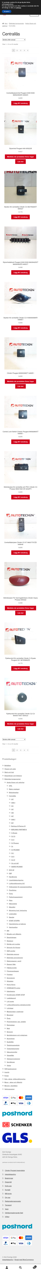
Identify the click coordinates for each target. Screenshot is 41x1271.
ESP (10, 873)
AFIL (10, 786)
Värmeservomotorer (13, 1059)
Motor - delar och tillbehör (13, 1082)
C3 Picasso (15, 843)
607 (12, 823)
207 (12, 799)
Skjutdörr (12, 907)
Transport (8, 1205)
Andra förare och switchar (15, 782)
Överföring (12, 890)
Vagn (7, 1209)
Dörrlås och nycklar (13, 944)
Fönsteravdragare (13, 971)
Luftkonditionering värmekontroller (19, 1005)
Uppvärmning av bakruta (17, 924)
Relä (8, 1028)
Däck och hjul (9, 772)
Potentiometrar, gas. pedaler (16, 1022)
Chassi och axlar (10, 769)
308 (12, 813)
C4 (12, 846)
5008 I (13, 819)
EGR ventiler (11, 951)
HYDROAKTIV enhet (13, 988)
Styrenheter (11, 1039)
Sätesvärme (13, 904)
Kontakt (7, 1190)
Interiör (6, 1072)
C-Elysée (14, 833)
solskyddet (13, 914)
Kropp (6, 1076)
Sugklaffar (10, 1042)
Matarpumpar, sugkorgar (15, 1012)
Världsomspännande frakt (14, 1213)
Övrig (11, 894)
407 (12, 816)
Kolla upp (8, 1186)
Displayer (10, 941)
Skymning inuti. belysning (18, 910)
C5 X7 (13, 860)
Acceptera (6, 11)
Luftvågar (10, 1008)
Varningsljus (13, 927)
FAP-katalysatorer (10, 1069)
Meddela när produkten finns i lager (20, 157)
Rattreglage (11, 1025)
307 (12, 809)
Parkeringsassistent (16, 897)
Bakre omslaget (14, 789)
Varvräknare (11, 1062)
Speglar (11, 917)
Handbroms (13, 877)
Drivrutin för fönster (13, 947)
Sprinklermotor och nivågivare (17, 1035)
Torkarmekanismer (13, 1049)
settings (18, 8)
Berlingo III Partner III (18, 826)
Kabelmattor (11, 991)
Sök (20, 1267)
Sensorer (10, 1032)
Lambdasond (11, 998)
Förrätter (10, 974)
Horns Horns (11, 985)
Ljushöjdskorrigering (16, 880)
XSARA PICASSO (17, 867)
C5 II (12, 857)
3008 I (13, 803)
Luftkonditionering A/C (17, 883)
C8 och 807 (15, 863)
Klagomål (8, 1182)
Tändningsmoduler (13, 1045)
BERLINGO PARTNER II (19, 830)
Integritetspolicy (10, 1174)
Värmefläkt (10, 1055)
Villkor (7, 1217)
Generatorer (11, 978)
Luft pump (10, 1001)
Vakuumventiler (12, 1052)
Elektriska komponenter (16, 23)
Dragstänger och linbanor (13, 776)
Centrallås (12, 796)
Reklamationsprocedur (13, 1201)
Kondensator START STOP (16, 995)
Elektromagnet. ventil (14, 961)
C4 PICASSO (15, 850)
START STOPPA (14, 921)
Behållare (7, 765)
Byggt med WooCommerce (24, 1259)
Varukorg (31, 1265)
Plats (10, 900)
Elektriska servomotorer (15, 958)
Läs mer (21, 161)
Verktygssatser (9, 1089)
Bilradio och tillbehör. (14, 934)
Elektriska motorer (13, 954)
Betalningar (9, 1178)
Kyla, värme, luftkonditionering (14, 1079)
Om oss (7, 1197)
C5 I (12, 853)
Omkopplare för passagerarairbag (20, 887)
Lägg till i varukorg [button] (21, 103)
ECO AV (11, 870)
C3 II (12, 840)
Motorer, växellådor (11, 1086)
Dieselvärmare (11, 937)
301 (12, 806)
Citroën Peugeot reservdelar (15, 1170)
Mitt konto (8, 1193)
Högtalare (10, 981)
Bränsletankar (14, 792)
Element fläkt (11, 964)
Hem (6, 23)
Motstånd (10, 1015)
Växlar (9, 1065)
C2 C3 (13, 836)
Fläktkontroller (12, 968)
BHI (8, 931)
